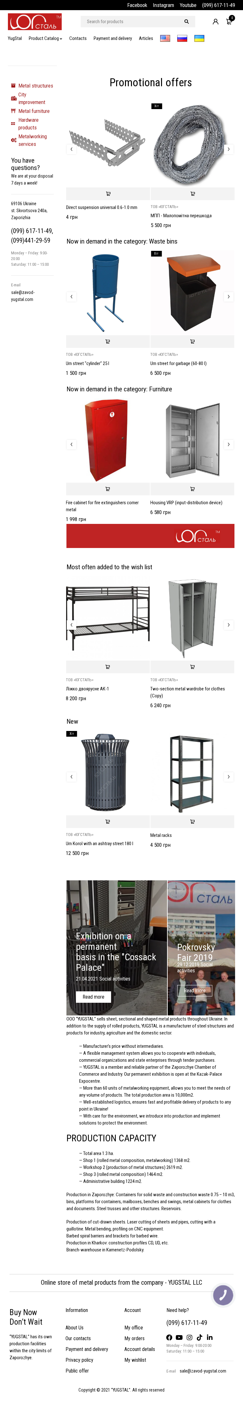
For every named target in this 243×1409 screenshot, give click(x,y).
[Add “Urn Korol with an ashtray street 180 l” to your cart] (108, 821)
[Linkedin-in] (210, 1338)
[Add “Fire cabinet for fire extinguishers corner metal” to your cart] (108, 489)
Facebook (137, 5)
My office (133, 1328)
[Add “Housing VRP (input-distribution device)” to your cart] (192, 489)
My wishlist (135, 1360)
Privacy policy (79, 1360)
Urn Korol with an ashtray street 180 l (99, 843)
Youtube (188, 5)
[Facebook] (169, 1338)
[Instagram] (189, 1338)
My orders (134, 1338)
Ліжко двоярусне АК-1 (87, 689)
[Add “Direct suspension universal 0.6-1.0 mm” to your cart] (108, 193)
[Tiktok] (200, 1338)
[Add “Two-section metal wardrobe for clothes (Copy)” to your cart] (192, 667)
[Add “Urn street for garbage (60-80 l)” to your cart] (192, 341)
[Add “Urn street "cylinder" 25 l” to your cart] (108, 341)
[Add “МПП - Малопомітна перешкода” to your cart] (192, 193)
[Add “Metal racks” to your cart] (192, 821)
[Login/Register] (215, 22)
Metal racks (161, 835)
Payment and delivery (86, 1349)
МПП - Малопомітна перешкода (181, 216)
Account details (139, 1349)
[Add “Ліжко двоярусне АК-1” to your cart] (108, 667)
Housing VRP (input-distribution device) (186, 503)
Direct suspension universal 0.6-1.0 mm (101, 207)
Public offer (77, 1371)
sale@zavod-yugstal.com (203, 1371)
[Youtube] (179, 1338)
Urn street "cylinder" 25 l (87, 363)
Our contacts (78, 1338)
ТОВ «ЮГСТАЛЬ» (164, 206)
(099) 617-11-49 (218, 5)
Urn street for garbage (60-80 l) (178, 363)
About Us (74, 1328)
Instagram (163, 5)
